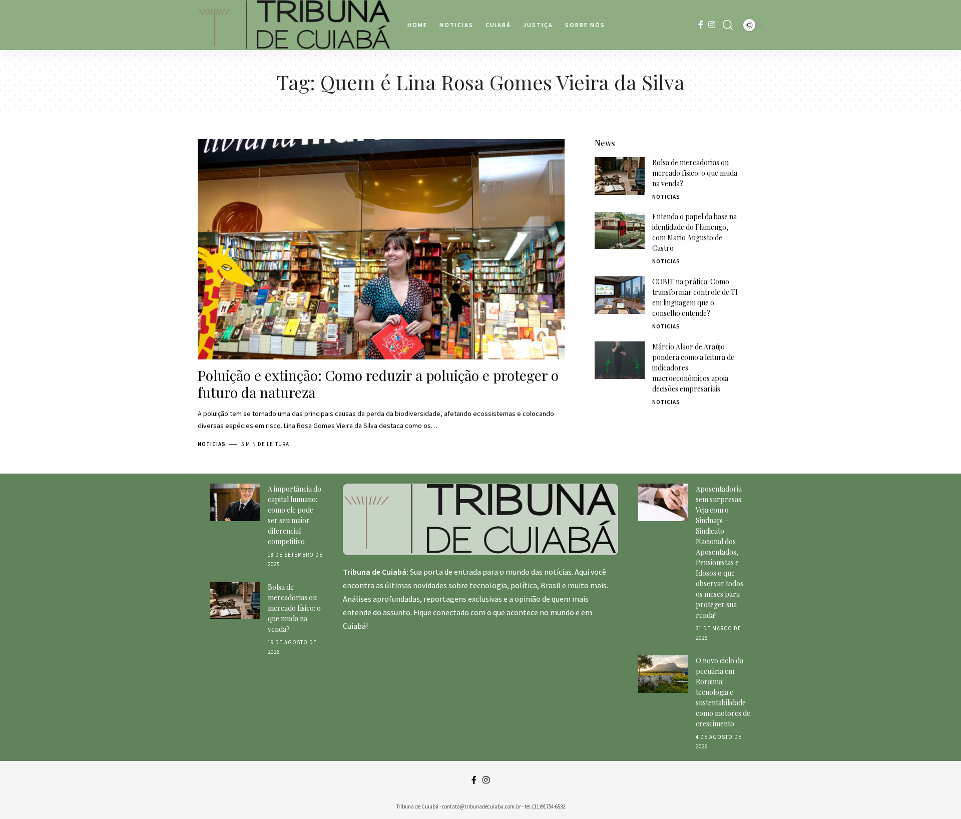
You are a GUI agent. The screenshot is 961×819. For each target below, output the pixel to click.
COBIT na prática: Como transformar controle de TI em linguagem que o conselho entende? (695, 297)
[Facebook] (701, 25)
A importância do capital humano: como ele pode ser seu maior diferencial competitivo (294, 515)
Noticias (212, 444)
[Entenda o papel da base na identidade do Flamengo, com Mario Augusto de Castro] (620, 230)
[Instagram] (712, 25)
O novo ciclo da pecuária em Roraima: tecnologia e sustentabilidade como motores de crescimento (723, 692)
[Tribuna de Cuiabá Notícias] (294, 25)
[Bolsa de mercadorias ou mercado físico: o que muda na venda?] (620, 176)
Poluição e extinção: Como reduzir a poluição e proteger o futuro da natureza (378, 383)
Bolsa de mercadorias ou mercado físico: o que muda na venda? (694, 173)
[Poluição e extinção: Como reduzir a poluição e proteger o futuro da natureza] (381, 249)
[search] (728, 25)
